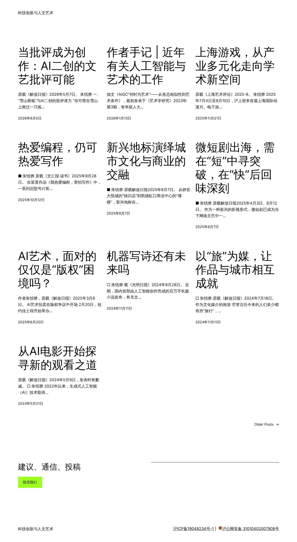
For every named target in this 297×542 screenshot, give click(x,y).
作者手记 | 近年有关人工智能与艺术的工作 (146, 65)
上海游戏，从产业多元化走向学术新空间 (235, 65)
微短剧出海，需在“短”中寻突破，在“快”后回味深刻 (235, 168)
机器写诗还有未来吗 (146, 262)
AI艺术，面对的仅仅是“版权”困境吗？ (57, 269)
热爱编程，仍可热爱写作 (57, 154)
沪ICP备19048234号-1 (193, 528)
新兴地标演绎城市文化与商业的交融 (146, 161)
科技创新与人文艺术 (35, 12)
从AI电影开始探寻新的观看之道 (57, 357)
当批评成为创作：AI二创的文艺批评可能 (57, 65)
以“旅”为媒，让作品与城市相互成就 (235, 269)
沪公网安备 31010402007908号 (250, 528)
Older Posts (266, 424)
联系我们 (30, 482)
